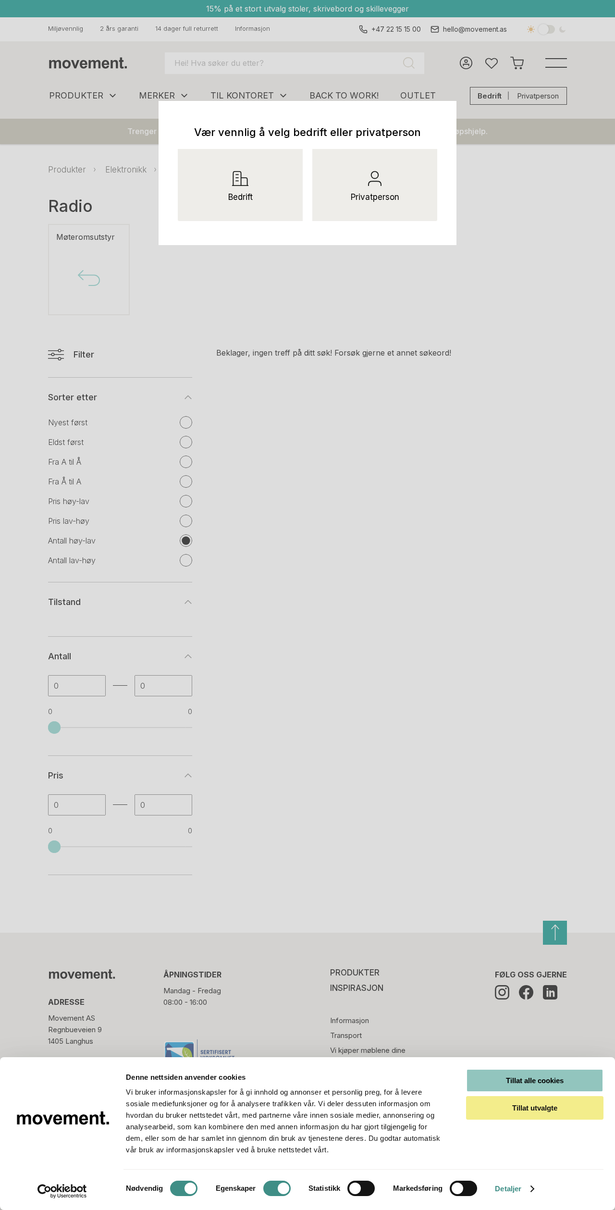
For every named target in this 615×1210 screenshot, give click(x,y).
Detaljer (508, 1189)
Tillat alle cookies (535, 1080)
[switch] (277, 1188)
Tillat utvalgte (534, 1108)
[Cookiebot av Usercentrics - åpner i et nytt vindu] (62, 1191)
